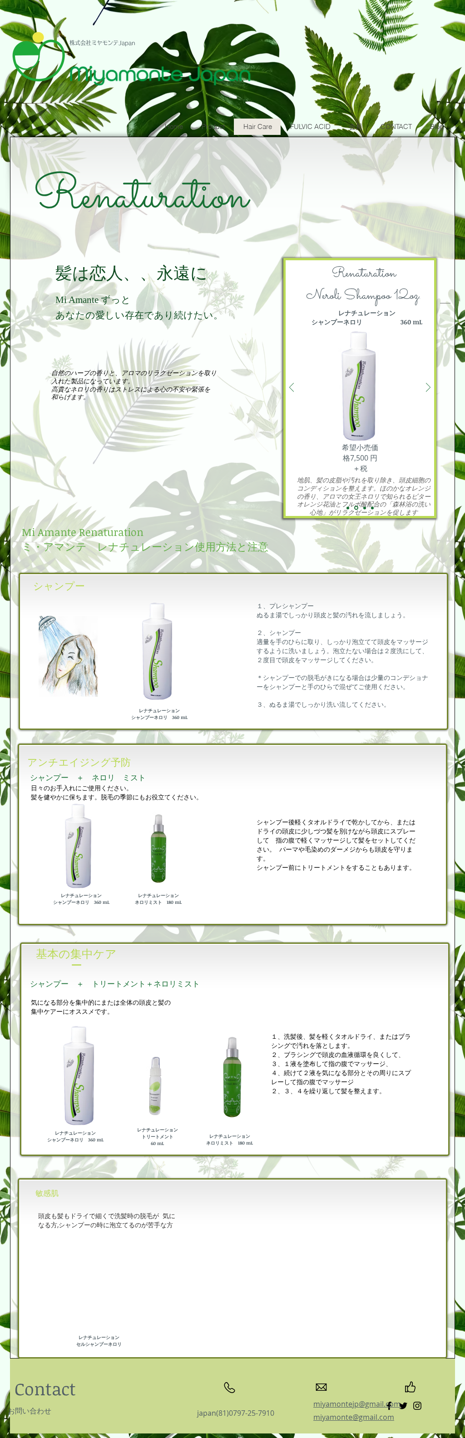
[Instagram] (417, 1405)
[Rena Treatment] (364, 507)
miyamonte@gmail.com (353, 1417)
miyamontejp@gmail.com (357, 1404)
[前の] (291, 388)
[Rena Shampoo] (356, 508)
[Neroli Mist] (347, 507)
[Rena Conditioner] (372, 507)
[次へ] (428, 388)
